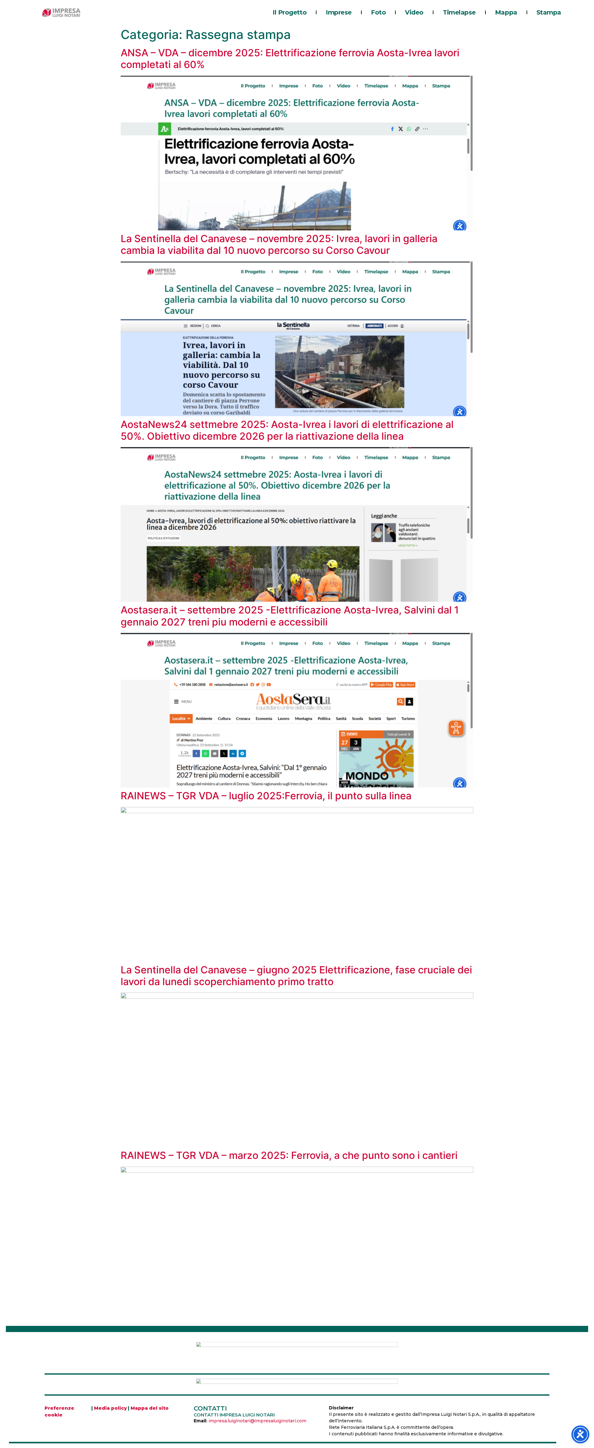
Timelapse (459, 12)
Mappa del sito (150, 1408)
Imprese (339, 12)
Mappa (506, 12)
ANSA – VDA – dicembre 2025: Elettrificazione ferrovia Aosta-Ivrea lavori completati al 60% (290, 58)
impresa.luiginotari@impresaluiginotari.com (257, 1421)
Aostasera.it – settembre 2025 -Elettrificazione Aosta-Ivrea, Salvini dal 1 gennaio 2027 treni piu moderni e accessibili (290, 616)
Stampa (548, 12)
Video (414, 12)
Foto (378, 12)
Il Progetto (290, 12)
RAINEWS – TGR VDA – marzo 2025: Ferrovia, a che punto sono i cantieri (289, 1155)
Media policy (110, 1408)
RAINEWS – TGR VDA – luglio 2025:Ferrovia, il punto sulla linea (266, 796)
